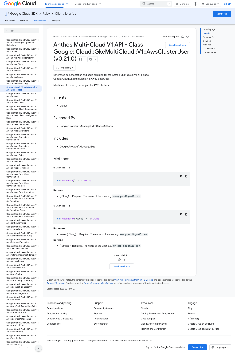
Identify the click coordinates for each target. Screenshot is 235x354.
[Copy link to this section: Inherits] (69, 98)
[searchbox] (21, 30)
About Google (54, 340)
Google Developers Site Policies (98, 283)
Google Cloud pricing (57, 313)
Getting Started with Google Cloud (158, 313)
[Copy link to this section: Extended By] (78, 118)
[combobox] (156, 4)
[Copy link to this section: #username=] (75, 206)
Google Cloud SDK (24, 14)
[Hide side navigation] (38, 348)
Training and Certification (153, 329)
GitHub (144, 308)
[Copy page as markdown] (90, 59)
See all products (55, 308)
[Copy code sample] (186, 176)
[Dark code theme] (181, 176)
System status (101, 323)
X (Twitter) (193, 318)
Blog (190, 308)
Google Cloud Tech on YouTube (203, 329)
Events (191, 313)
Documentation (70, 36)
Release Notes (101, 318)
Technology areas (54, 3)
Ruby (46, 14)
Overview (9, 20)
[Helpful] (182, 36)
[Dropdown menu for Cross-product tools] (101, 4)
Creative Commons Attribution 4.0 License (133, 280)
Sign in (227, 4)
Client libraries (65, 14)
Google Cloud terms (97, 340)
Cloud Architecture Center (154, 323)
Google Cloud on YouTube (201, 323)
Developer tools (89, 36)
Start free (221, 13)
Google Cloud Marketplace (60, 318)
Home (56, 36)
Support (98, 313)
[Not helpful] (187, 36)
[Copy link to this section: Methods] (73, 159)
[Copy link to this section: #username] (73, 168)
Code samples (148, 318)
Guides (24, 20)
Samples (56, 20)
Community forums (104, 308)
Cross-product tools (86, 3)
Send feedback (177, 45)
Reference (40, 20)
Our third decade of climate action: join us (131, 340)
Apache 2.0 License (56, 283)
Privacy (67, 340)
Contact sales (54, 323)
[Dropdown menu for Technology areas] (68, 4)
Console (184, 3)
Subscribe (197, 347)
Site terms (79, 340)
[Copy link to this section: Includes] (71, 139)
